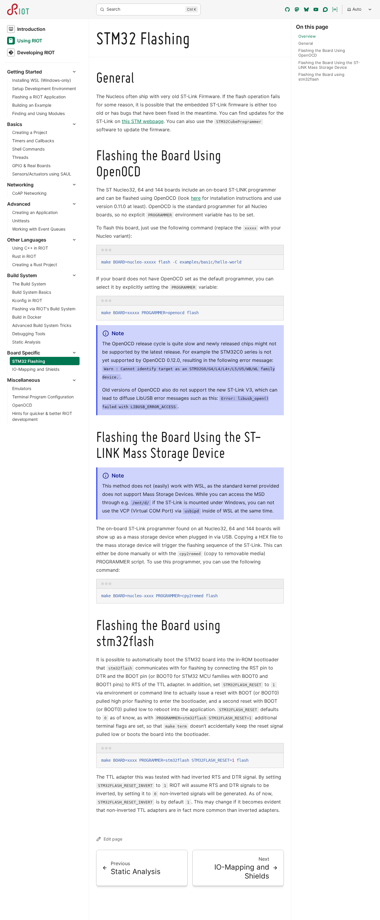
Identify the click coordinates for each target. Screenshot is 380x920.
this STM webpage (143, 121)
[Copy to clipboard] (276, 261)
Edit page (113, 838)
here (196, 198)
